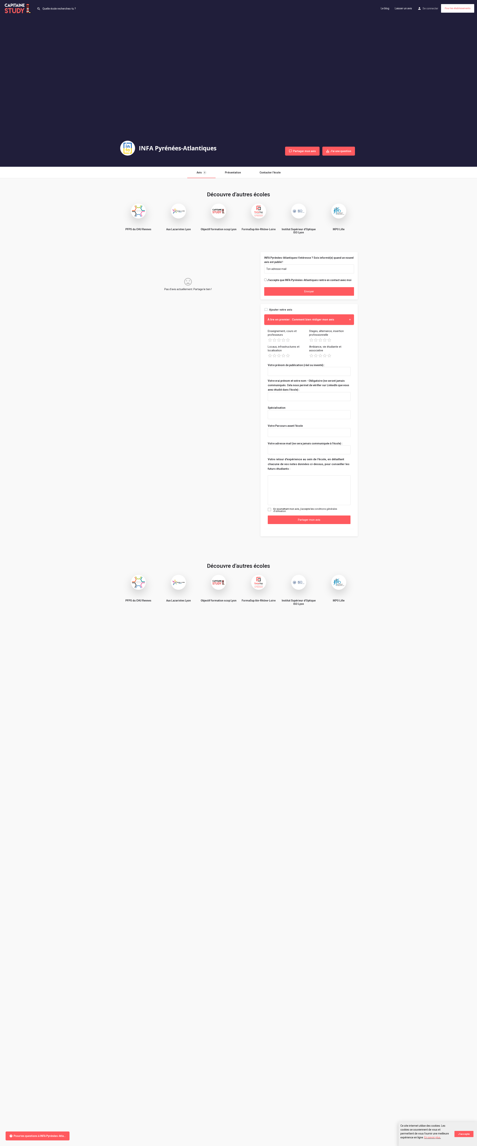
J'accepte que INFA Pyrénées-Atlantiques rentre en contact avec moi (309, 280)
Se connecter (430, 8)
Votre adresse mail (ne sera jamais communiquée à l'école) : (305, 443)
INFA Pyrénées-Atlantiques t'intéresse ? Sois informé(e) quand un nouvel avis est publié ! (309, 260)
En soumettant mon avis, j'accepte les (305, 510)
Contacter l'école (270, 172)
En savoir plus (432, 1137)
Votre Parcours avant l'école (285, 425)
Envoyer (309, 291)
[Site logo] (18, 8)
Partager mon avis (309, 519)
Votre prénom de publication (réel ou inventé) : (296, 365)
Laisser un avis (403, 8)
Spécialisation (276, 407)
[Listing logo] (127, 148)
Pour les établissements (457, 8)
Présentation (233, 172)
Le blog (385, 8)
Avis (201, 172)
